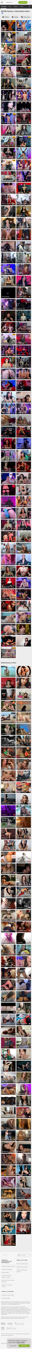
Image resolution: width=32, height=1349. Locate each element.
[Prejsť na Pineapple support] (3, 1328)
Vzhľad (7, 17)
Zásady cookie (21, 1342)
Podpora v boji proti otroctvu (7, 1285)
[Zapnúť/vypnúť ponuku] (2, 2)
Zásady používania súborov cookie (6, 1276)
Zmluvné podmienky (7, 1269)
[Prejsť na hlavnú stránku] (10, 2)
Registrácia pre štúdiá (22, 1267)
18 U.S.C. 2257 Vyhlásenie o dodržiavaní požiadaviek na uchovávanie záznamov (15, 1334)
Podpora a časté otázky (8, 1295)
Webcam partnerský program (22, 1270)
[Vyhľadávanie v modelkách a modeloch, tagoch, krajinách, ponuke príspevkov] (29, 7)
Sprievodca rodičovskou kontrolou (8, 1281)
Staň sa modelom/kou (22, 1263)
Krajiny (16, 17)
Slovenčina (23, 1255)
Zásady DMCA (5, 1272)
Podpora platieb (6, 1298)
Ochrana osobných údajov (8, 1266)
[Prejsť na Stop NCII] (11, 1328)
